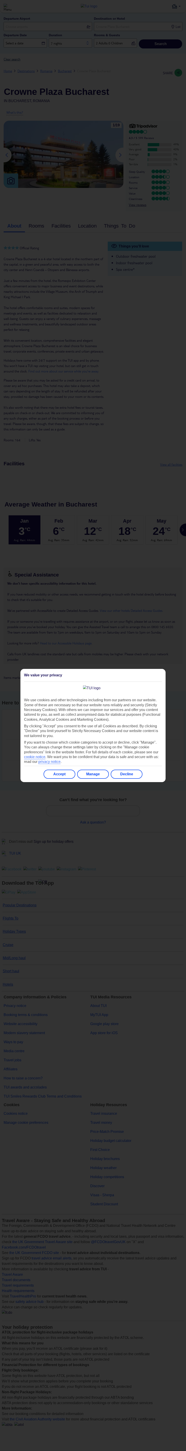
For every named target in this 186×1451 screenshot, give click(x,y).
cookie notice (34, 757)
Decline (126, 774)
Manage (93, 774)
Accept (59, 774)
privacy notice (49, 762)
